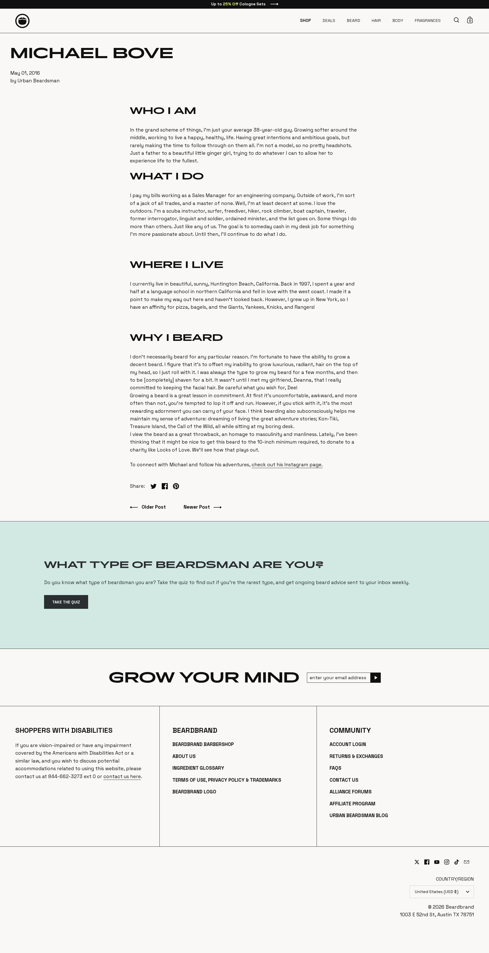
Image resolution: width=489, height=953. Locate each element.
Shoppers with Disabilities (64, 730)
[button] (457, 20)
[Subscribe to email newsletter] (376, 678)
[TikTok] (459, 862)
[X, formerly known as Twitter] (419, 862)
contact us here (122, 776)
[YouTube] (439, 862)
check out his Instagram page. (287, 464)
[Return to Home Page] (22, 21)
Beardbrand (194, 730)
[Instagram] (449, 862)
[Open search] (457, 20)
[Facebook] (429, 862)
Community (350, 730)
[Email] (469, 865)
